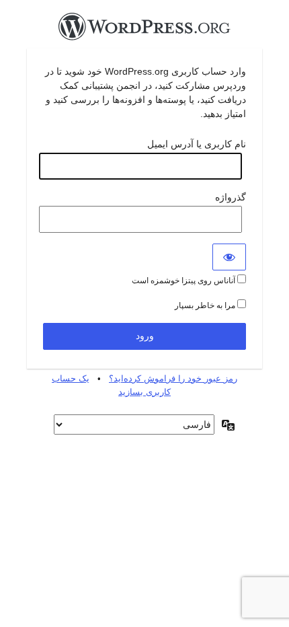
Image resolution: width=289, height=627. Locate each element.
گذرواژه (230, 197)
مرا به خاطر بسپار (206, 305)
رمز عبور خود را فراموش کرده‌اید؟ (173, 378)
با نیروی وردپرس (144, 30)
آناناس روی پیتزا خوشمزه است (184, 280)
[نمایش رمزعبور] (229, 257)
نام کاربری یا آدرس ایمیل (196, 144)
